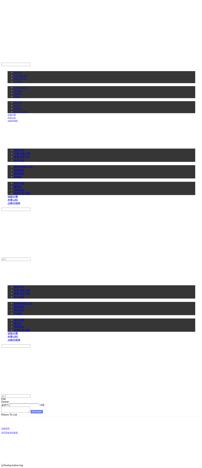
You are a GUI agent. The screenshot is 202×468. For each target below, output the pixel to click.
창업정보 (18, 93)
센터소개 (18, 72)
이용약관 (5, 428)
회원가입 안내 (20, 78)
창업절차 (18, 90)
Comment (37, 411)
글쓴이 (5, 405)
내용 (42, 405)
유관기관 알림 (20, 111)
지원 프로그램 (20, 75)
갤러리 (17, 105)
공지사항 (18, 102)
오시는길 (18, 81)
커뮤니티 (12, 117)
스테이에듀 (13, 120)
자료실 (17, 96)
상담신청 (12, 114)
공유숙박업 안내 (21, 87)
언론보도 (18, 108)
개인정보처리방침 (9, 432)
